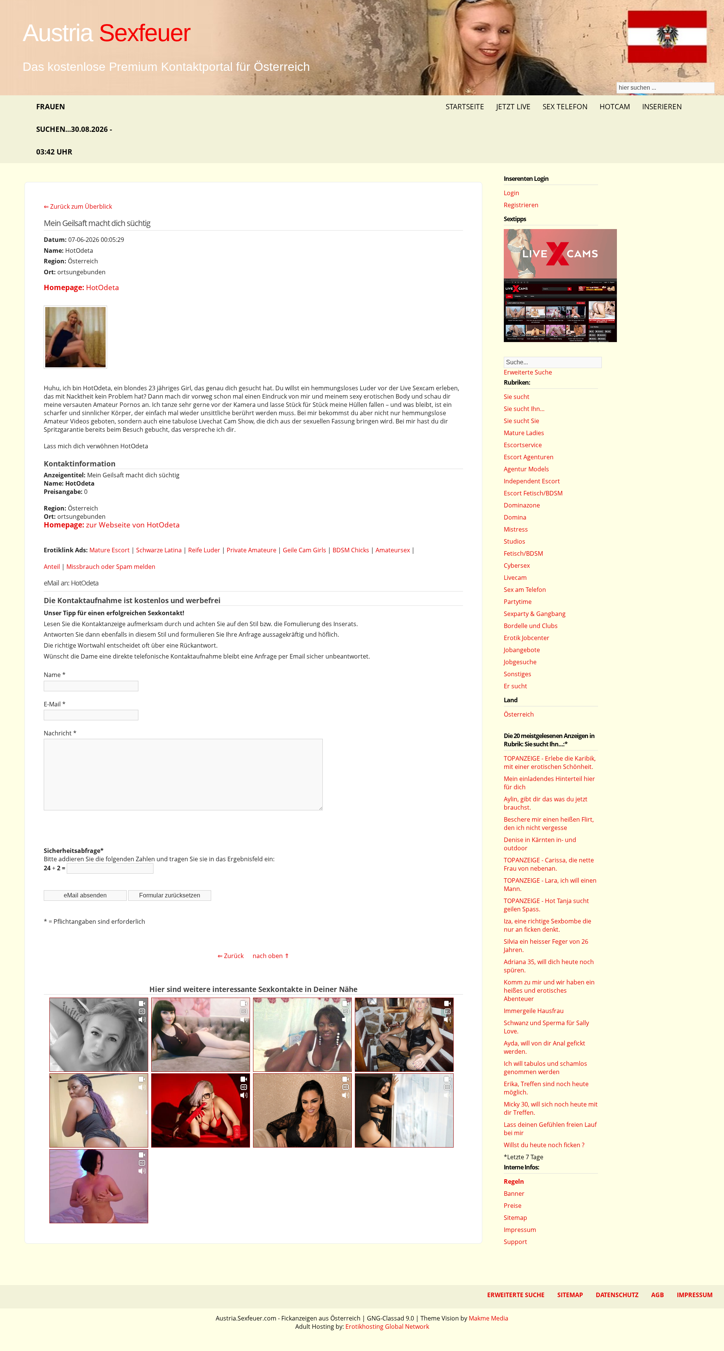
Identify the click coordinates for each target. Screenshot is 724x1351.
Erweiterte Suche (528, 372)
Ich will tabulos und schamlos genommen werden (545, 1067)
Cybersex (517, 565)
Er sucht (515, 686)
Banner (514, 1193)
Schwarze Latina (159, 550)
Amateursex (393, 550)
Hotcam (615, 106)
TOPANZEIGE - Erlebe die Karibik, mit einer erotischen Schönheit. (550, 762)
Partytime (518, 602)
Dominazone (522, 505)
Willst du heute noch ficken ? (544, 1145)
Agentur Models (526, 469)
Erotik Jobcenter (526, 638)
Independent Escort (532, 481)
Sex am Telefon (525, 589)
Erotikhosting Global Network (387, 1326)
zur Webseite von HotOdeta (133, 525)
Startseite (465, 106)
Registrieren (521, 205)
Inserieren (662, 106)
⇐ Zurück (231, 956)
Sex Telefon (565, 106)
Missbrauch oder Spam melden (110, 566)
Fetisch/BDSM (523, 553)
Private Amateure (251, 550)
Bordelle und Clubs (531, 626)
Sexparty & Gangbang (535, 614)
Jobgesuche (520, 662)
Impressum (520, 1230)
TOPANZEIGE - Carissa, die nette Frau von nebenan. (549, 864)
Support (515, 1242)
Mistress (516, 529)
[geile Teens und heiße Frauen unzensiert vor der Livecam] (560, 340)
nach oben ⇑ (271, 956)
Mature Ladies (524, 433)
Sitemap (515, 1217)
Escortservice (523, 445)
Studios (514, 541)
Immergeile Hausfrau (534, 1011)
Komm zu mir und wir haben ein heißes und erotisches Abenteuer (549, 990)
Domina (515, 517)
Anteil (52, 566)
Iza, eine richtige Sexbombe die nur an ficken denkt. (547, 925)
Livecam (515, 577)
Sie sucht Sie (521, 421)
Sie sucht (516, 397)
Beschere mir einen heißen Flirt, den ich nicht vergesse (549, 823)
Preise (513, 1205)
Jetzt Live (513, 106)
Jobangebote (522, 650)
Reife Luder (204, 550)
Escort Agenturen (529, 457)
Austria (106, 32)
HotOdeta (102, 287)
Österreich (519, 714)
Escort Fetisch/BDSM (533, 493)
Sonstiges (517, 674)
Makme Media (488, 1318)
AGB (657, 1295)
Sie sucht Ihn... (524, 409)
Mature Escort (109, 550)
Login (511, 193)
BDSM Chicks (351, 550)
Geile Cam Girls (304, 550)
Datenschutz (617, 1295)
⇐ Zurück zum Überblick (78, 206)
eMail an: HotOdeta (71, 582)
